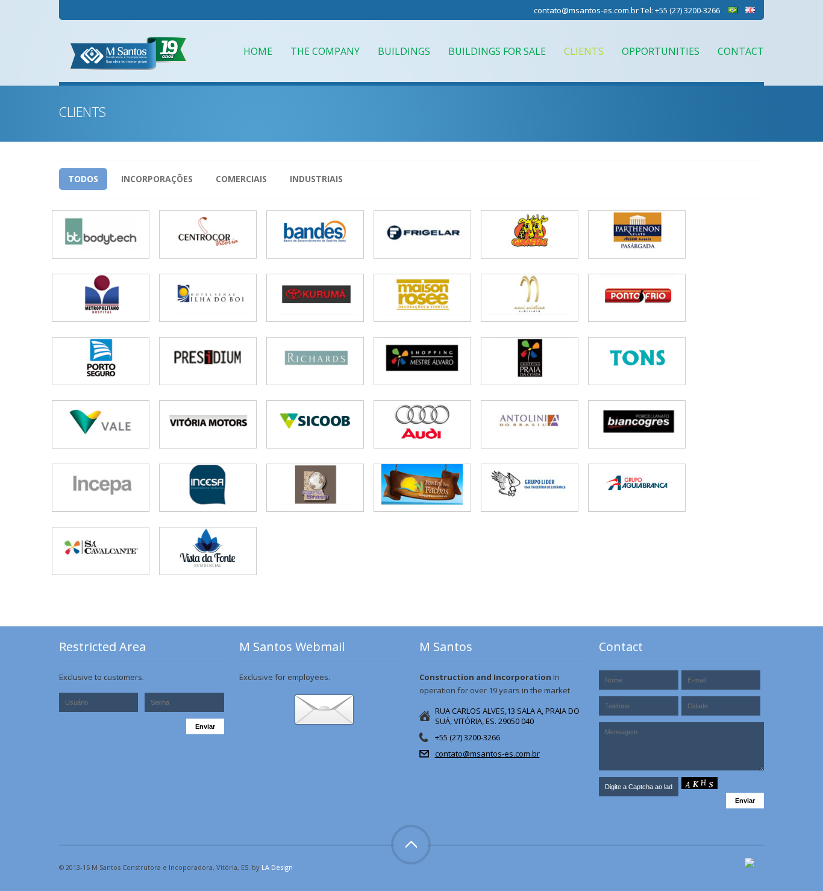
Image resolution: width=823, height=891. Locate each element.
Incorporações (157, 178)
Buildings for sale (497, 51)
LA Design (277, 867)
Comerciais (241, 178)
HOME (257, 51)
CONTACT (741, 51)
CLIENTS (584, 51)
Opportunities (660, 51)
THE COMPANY (325, 51)
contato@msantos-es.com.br (586, 10)
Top (410, 844)
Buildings (404, 51)
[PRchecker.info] (754, 867)
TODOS (83, 178)
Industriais (316, 178)
